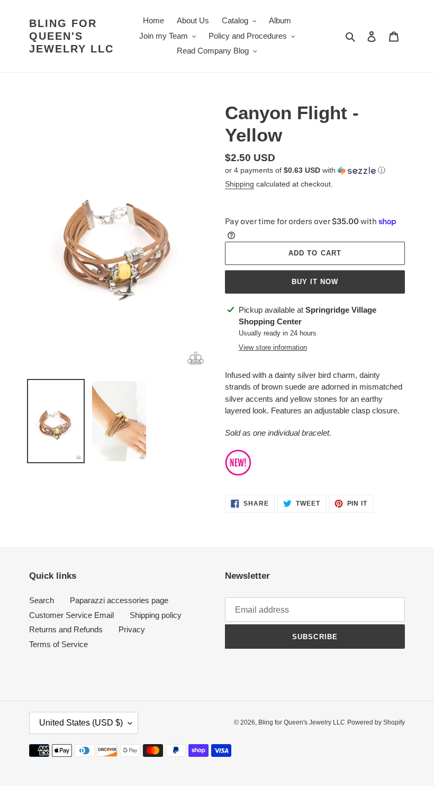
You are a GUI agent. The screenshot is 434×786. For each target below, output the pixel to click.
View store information (273, 347)
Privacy (132, 629)
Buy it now (315, 282)
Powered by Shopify (376, 722)
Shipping (239, 184)
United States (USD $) (81, 722)
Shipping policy (156, 615)
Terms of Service (58, 644)
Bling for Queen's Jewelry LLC (71, 36)
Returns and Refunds (66, 629)
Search (41, 600)
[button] (305, 170)
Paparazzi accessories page (119, 600)
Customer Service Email (71, 615)
